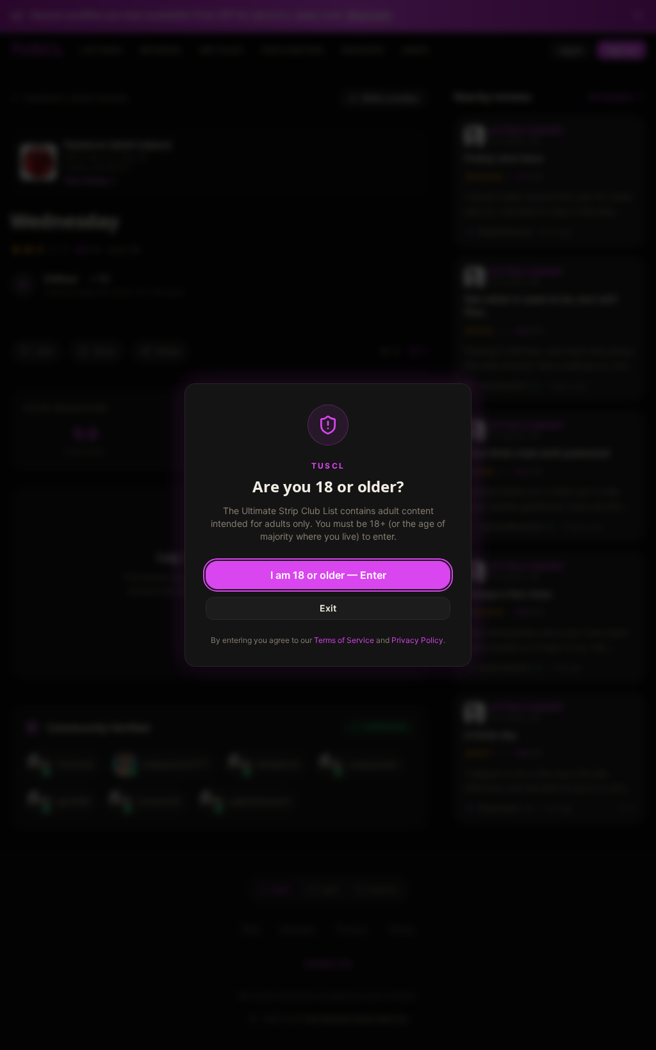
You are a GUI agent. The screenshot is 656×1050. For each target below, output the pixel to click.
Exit (328, 608)
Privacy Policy (417, 640)
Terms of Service (344, 640)
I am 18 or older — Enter (328, 575)
